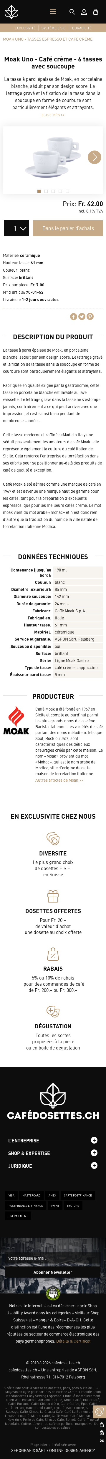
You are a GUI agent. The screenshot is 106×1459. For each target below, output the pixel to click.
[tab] (72, 12)
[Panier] (96, 12)
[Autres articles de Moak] (16, 720)
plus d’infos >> (53, 114)
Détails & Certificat (73, 1341)
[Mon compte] (84, 12)
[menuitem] (84, 12)
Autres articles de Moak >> (59, 780)
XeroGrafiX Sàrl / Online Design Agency (53, 1450)
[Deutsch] (99, 1440)
